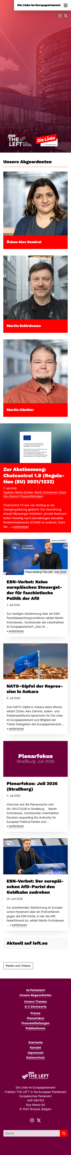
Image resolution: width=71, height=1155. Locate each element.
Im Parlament (35, 990)
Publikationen (35, 1028)
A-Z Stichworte (36, 1006)
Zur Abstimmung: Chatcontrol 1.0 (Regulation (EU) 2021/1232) (33, 475)
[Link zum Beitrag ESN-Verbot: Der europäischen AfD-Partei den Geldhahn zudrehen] (35, 856)
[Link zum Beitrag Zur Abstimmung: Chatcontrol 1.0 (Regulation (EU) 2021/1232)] (35, 443)
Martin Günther (20, 410)
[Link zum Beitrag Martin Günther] (35, 371)
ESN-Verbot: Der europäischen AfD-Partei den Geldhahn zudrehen (35, 886)
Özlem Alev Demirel (24, 242)
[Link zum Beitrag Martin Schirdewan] (35, 287)
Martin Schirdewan (24, 326)
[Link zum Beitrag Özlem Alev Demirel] (35, 203)
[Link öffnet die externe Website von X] (66, 16)
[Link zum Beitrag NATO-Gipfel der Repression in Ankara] (35, 661)
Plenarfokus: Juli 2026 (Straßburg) (32, 786)
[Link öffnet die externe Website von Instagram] (60, 16)
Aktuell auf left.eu (27, 943)
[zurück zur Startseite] (32, 140)
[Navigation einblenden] (66, 5)
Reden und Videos (18, 965)
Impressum (35, 1052)
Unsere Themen (35, 1001)
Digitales (8, 492)
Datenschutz (35, 1057)
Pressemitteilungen (31, 496)
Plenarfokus (35, 1018)
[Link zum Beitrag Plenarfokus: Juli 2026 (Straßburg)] (35, 758)
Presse (35, 1013)
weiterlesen (21, 526)
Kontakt (35, 1047)
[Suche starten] (64, 1133)
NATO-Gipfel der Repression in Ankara (35, 689)
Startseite (35, 1042)
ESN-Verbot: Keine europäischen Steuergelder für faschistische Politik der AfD (34, 590)
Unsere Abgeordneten (35, 995)
